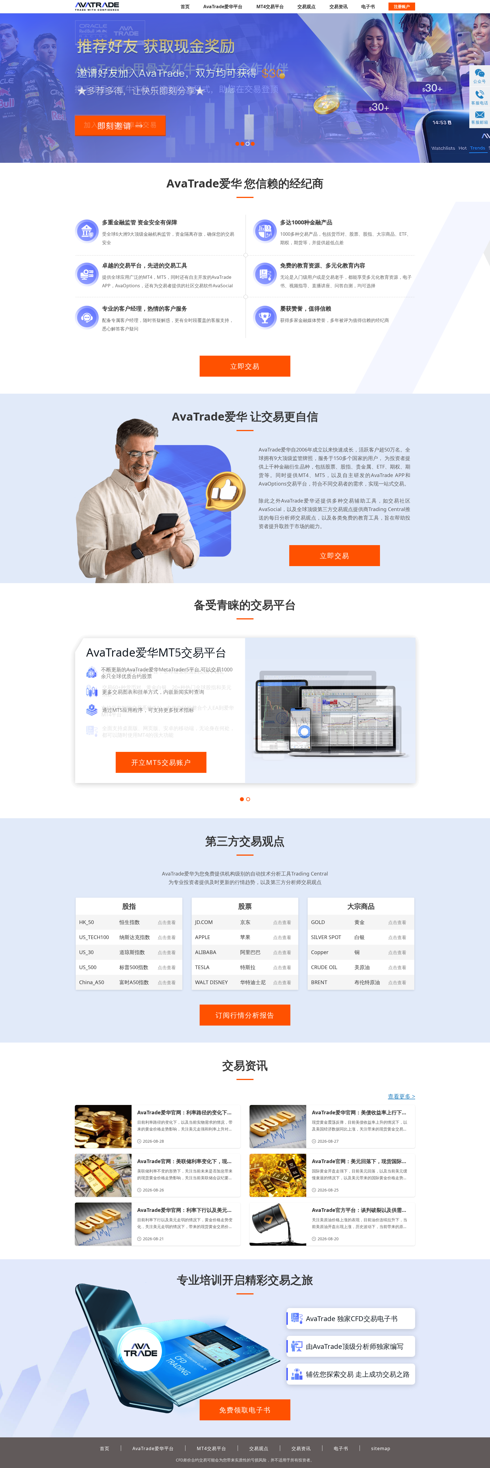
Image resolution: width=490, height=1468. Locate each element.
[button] (237, 144)
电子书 (368, 6)
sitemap (380, 1448)
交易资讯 (339, 6)
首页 (185, 6)
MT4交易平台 (270, 6)
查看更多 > (401, 1096)
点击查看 (167, 922)
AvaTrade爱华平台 (222, 6)
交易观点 (306, 6)
